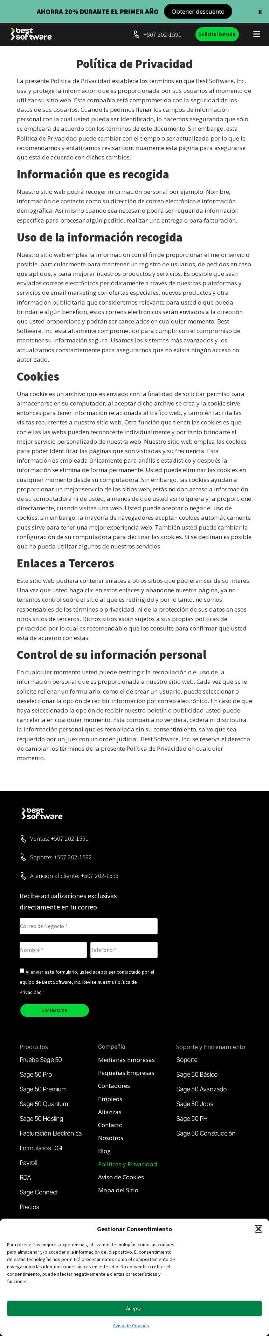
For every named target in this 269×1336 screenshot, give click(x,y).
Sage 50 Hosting (41, 1118)
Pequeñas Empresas (126, 1073)
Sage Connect (38, 1192)
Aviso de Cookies (131, 1325)
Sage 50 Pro (36, 1074)
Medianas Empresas (126, 1060)
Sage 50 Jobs (194, 1103)
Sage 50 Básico (197, 1074)
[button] (258, 1228)
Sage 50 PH (191, 1118)
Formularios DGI (41, 1148)
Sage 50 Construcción (205, 1133)
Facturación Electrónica (51, 1133)
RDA (25, 1177)
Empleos (110, 1099)
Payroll (28, 1162)
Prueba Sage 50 (41, 1059)
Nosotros (110, 1138)
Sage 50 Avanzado (201, 1089)
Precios (29, 1207)
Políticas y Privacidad (127, 1164)
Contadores (114, 1086)
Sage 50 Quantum (44, 1103)
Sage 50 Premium (43, 1089)
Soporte (186, 1059)
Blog (104, 1151)
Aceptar (134, 1308)
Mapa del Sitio (118, 1190)
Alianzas (110, 1112)
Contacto (110, 1125)
